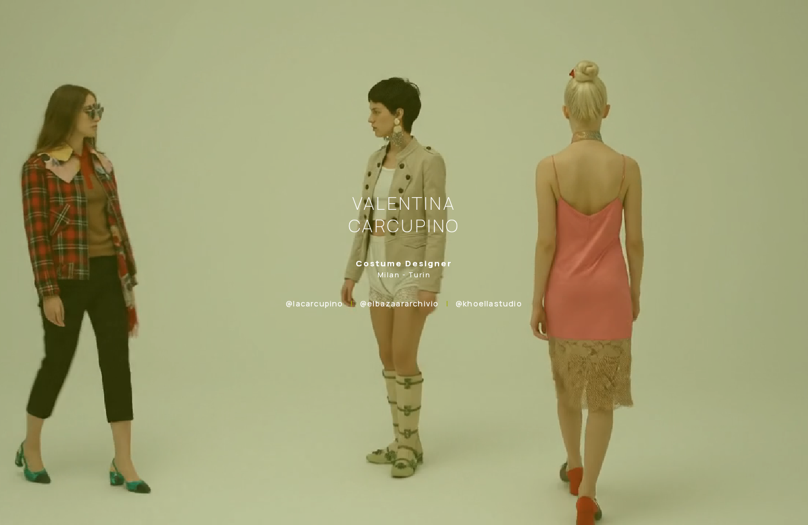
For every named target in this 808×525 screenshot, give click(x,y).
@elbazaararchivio (399, 303)
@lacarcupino (314, 303)
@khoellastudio (489, 303)
